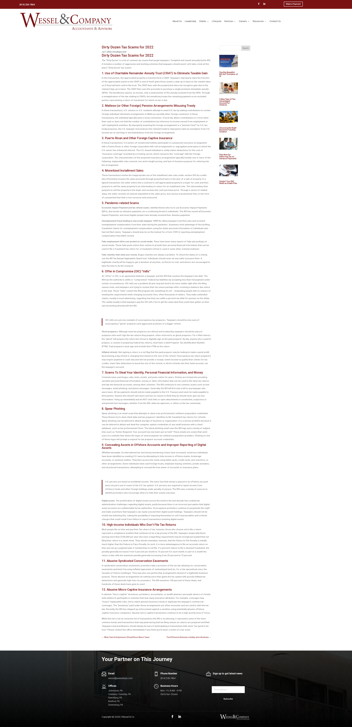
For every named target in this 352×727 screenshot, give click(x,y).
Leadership (190, 21)
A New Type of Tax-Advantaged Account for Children (227, 102)
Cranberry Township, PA (119, 694)
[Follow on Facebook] (259, 4)
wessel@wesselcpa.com (120, 678)
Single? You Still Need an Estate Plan (228, 182)
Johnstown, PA (115, 690)
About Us (177, 21)
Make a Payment (293, 4)
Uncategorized (119, 52)
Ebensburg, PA (115, 697)
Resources (258, 21)
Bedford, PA (114, 701)
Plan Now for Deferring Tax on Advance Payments (228, 157)
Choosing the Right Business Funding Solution (227, 130)
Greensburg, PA (115, 704)
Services (228, 21)
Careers (243, 21)
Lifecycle (216, 21)
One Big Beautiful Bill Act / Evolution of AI (228, 74)
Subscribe (228, 699)
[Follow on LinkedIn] (264, 4)
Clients (202, 21)
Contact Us (275, 21)
